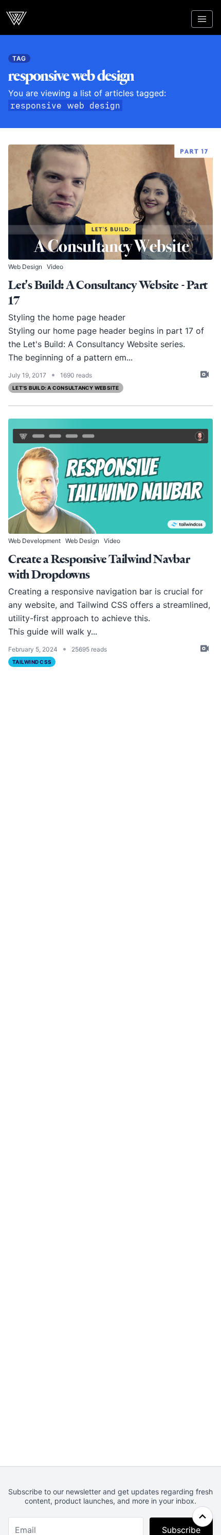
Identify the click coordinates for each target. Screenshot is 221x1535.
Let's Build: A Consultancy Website (65, 387)
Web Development (34, 541)
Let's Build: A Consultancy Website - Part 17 (108, 293)
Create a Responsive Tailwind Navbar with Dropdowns (99, 567)
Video (55, 266)
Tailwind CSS (31, 661)
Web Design (25, 266)
